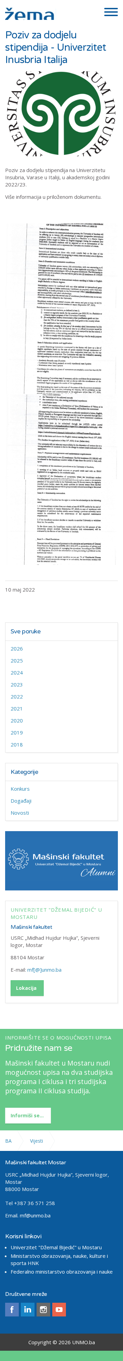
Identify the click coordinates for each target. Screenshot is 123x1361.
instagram (43, 1309)
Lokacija (26, 988)
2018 (17, 744)
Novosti (20, 812)
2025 (17, 660)
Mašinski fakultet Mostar (30, 11)
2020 (17, 720)
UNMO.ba (83, 1342)
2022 (17, 696)
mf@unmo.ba (35, 1215)
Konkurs (20, 788)
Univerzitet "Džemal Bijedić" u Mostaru (56, 1247)
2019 (17, 732)
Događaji (21, 800)
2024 (17, 672)
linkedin (28, 1309)
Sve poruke (26, 631)
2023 (17, 684)
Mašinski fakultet (31, 927)
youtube (59, 1309)
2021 (17, 708)
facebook (12, 1309)
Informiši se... (27, 1115)
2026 (17, 648)
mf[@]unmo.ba (44, 969)
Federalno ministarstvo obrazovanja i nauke (62, 1271)
